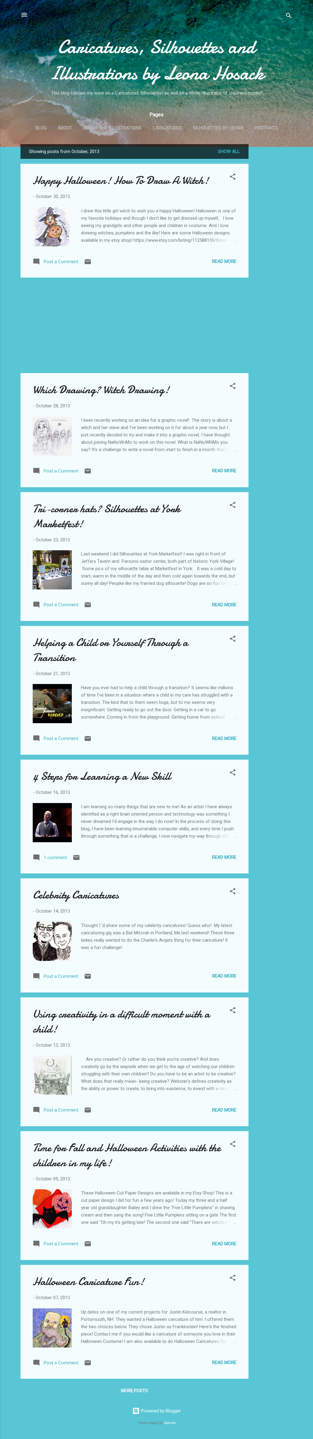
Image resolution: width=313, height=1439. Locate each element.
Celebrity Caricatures (76, 895)
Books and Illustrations (112, 128)
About (65, 128)
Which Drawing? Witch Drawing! (101, 389)
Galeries (170, 1423)
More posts (134, 1390)
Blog (41, 128)
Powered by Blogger (160, 1411)
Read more (224, 261)
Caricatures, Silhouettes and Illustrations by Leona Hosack (156, 60)
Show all (229, 151)
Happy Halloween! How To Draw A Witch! (121, 180)
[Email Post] (87, 264)
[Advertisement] (273, 236)
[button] (232, 177)
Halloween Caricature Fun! (88, 1281)
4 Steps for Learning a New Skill (102, 776)
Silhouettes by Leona (218, 128)
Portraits (266, 128)
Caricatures (167, 128)
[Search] (289, 16)
